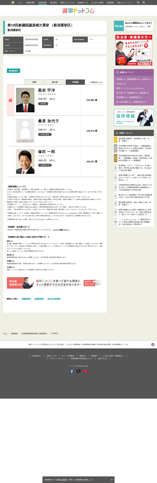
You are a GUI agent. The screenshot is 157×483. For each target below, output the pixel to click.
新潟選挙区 (13, 71)
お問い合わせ (102, 358)
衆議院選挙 (30, 3)
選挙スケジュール (67, 3)
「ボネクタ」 (73, 213)
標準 (34, 82)
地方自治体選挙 (54, 299)
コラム (20, 3)
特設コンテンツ (123, 3)
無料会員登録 (62, 480)
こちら (41, 219)
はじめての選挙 (98, 3)
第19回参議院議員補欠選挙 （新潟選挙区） (35, 333)
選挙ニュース (52, 356)
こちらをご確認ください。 (61, 230)
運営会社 (82, 356)
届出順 (55, 82)
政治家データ (83, 3)
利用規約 (94, 356)
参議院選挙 (42, 3)
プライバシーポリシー (57, 358)
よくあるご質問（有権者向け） (113, 356)
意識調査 (110, 3)
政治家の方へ (37, 356)
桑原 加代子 (48, 122)
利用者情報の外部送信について (82, 358)
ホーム (5, 333)
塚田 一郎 (46, 153)
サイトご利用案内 (68, 356)
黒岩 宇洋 (47, 91)
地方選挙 (53, 3)
